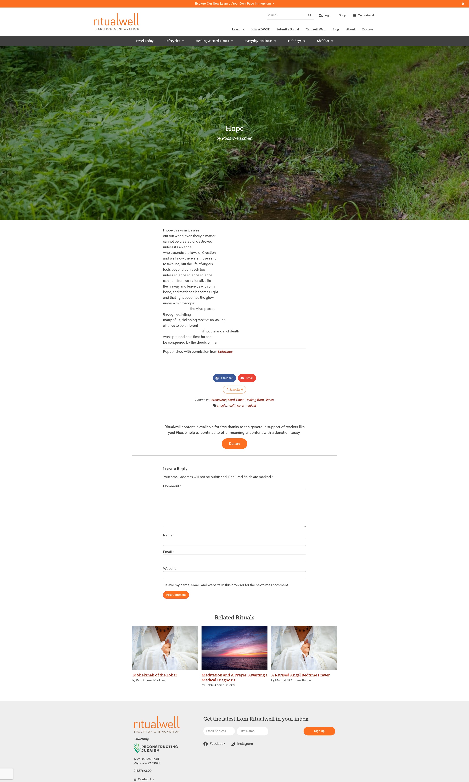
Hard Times (236, 400)
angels (221, 405)
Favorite (236, 389)
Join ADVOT (260, 29)
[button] (224, 378)
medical (250, 405)
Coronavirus (218, 400)
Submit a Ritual (288, 29)
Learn (236, 29)
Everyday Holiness (258, 41)
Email (168, 552)
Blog (336, 29)
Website (169, 568)
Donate (367, 29)
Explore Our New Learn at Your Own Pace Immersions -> (234, 3)
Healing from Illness (259, 400)
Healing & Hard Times (212, 41)
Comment (172, 486)
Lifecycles (172, 41)
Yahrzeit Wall (315, 29)
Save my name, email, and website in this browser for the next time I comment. (227, 585)
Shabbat (323, 41)
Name (168, 535)
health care (235, 405)
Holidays (295, 41)
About (350, 29)
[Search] (310, 15)
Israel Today (145, 41)
